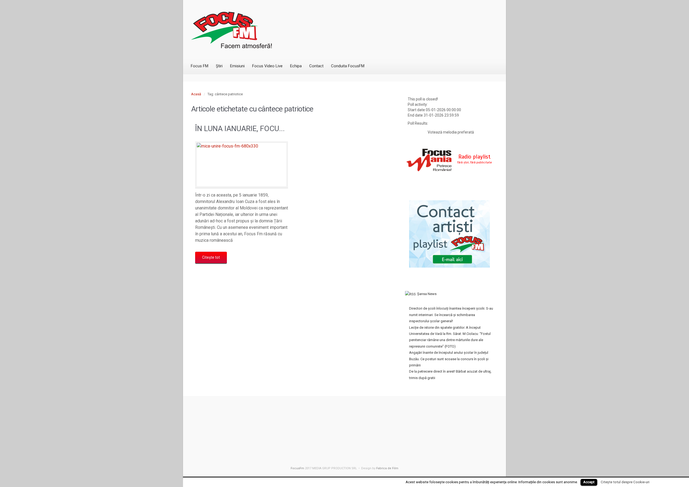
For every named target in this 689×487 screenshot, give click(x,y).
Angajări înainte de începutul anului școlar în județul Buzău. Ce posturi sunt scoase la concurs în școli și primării (448, 359)
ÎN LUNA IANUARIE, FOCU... (240, 128)
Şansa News (427, 294)
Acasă (196, 94)
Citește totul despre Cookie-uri (625, 482)
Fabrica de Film (387, 468)
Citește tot (211, 257)
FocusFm (297, 468)
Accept (589, 482)
